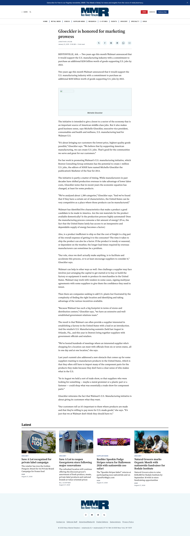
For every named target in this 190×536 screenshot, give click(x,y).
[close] (187, 2)
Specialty (135, 21)
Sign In (152, 12)
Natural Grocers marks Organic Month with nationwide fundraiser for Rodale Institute (149, 463)
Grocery (124, 21)
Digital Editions (102, 522)
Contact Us (60, 522)
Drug (145, 21)
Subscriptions (115, 522)
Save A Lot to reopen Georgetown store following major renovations (75, 462)
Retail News (56, 21)
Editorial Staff (72, 522)
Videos (67, 21)
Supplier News (79, 21)
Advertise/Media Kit (87, 522)
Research (92, 21)
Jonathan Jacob (65, 41)
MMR (23, 474)
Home (45, 21)
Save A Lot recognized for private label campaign (36, 460)
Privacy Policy (128, 522)
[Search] (30, 12)
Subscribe (162, 12)
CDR (144, 12)
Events (114, 21)
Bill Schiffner (65, 483)
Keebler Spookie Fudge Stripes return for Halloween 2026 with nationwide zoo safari (114, 463)
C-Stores (104, 21)
